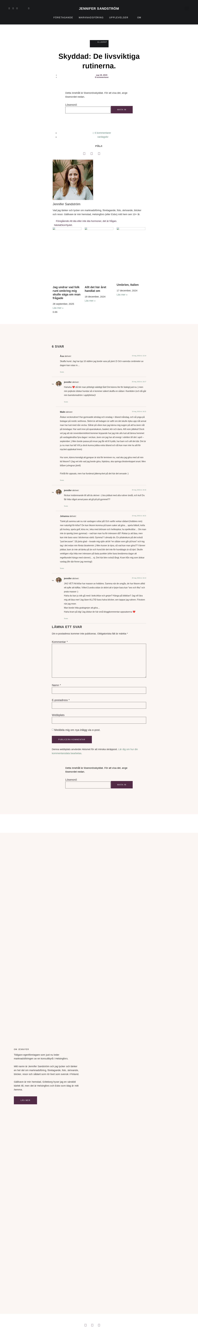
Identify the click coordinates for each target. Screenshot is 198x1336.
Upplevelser (118, 17)
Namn (56, 685)
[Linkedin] (9, 8)
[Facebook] (84, 153)
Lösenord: (71, 104)
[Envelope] (29, 8)
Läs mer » (58, 308)
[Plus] (21, 8)
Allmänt (102, 42)
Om (139, 17)
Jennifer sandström (99, 8)
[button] (187, 8)
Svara (62, 372)
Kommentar (60, 641)
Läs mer (25, 1100)
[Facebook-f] (17, 8)
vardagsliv (102, 137)
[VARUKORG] (181, 8)
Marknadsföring (91, 17)
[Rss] (25, 8)
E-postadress (61, 700)
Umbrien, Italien (128, 284)
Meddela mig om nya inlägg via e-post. (77, 729)
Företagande (63, 17)
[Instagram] (13, 8)
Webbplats (58, 715)
